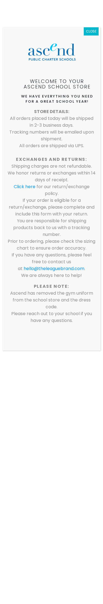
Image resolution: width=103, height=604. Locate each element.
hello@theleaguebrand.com (54, 268)
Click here (25, 186)
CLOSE (91, 31)
